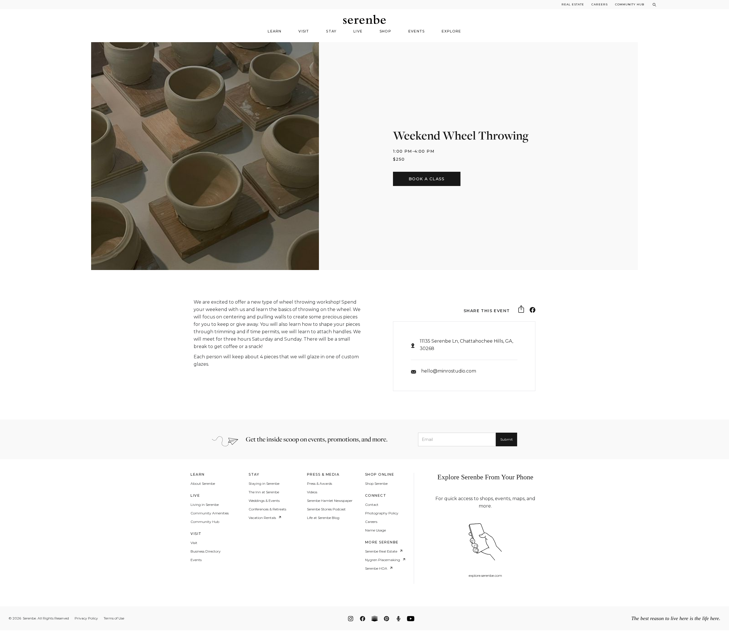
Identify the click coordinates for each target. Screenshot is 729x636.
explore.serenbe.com (485, 576)
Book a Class (427, 178)
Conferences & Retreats (267, 509)
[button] (274, 33)
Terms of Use (114, 618)
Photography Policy (381, 513)
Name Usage (375, 530)
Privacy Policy (86, 618)
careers (599, 4)
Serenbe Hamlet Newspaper (330, 500)
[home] (364, 19)
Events (196, 560)
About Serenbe (203, 483)
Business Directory (206, 551)
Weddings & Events (264, 500)
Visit (194, 543)
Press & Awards (319, 483)
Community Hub (629, 4)
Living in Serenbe (205, 504)
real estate (573, 4)
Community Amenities (210, 513)
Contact (371, 504)
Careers (371, 521)
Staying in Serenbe (264, 483)
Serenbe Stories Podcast (326, 509)
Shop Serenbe (376, 483)
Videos (312, 492)
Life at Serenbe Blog (323, 518)
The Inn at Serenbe (264, 492)
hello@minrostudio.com (448, 371)
